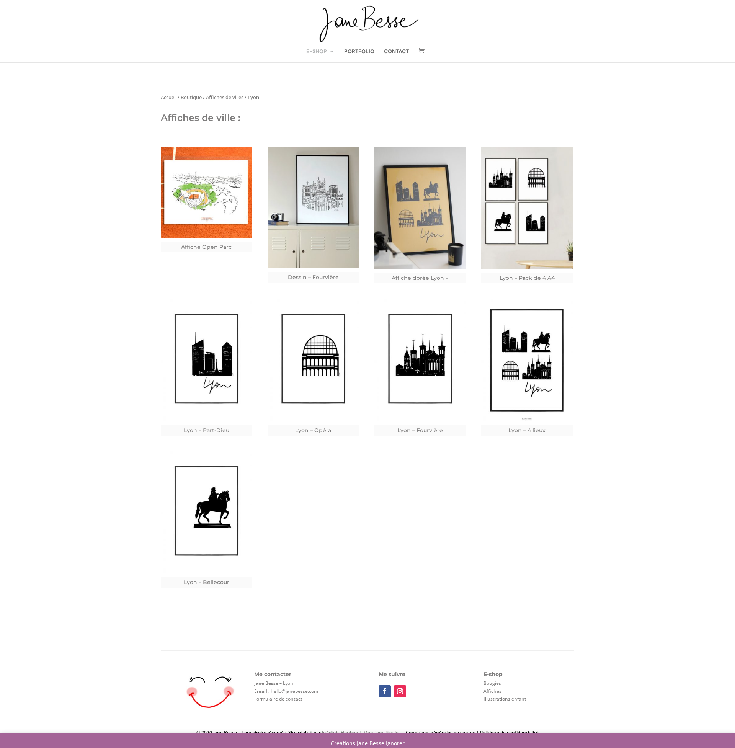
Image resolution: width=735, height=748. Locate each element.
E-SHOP (316, 52)
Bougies (492, 683)
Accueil (168, 97)
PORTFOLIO (359, 52)
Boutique (191, 97)
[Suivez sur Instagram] (400, 691)
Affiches (492, 691)
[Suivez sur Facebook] (385, 691)
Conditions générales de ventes (440, 732)
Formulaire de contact (278, 699)
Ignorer (395, 743)
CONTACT (396, 52)
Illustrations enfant (504, 699)
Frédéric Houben (340, 732)
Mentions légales (381, 732)
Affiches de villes (224, 97)
